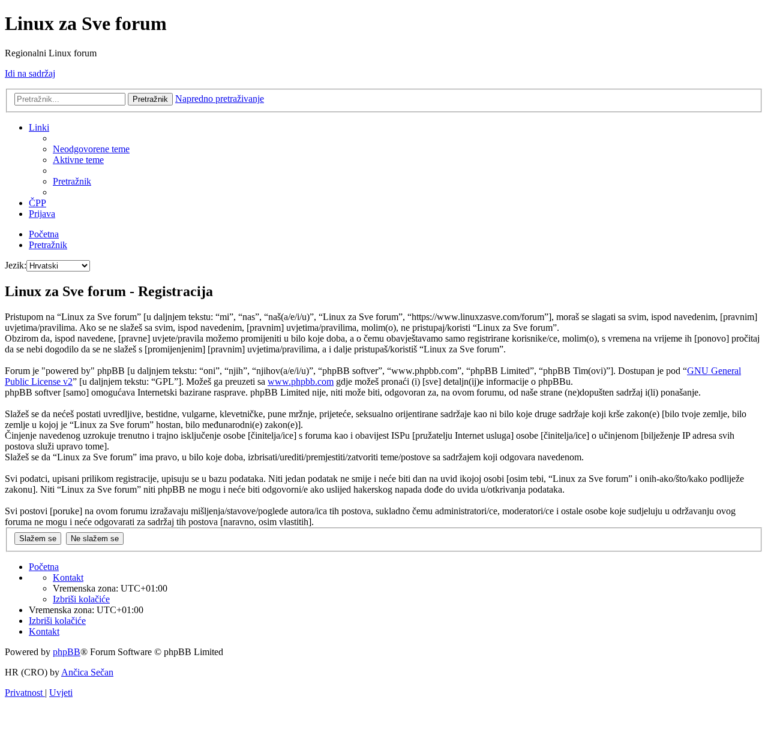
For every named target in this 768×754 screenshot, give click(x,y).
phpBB (66, 652)
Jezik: (15, 265)
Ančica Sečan (87, 672)
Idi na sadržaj (30, 73)
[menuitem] (91, 149)
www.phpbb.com (301, 381)
